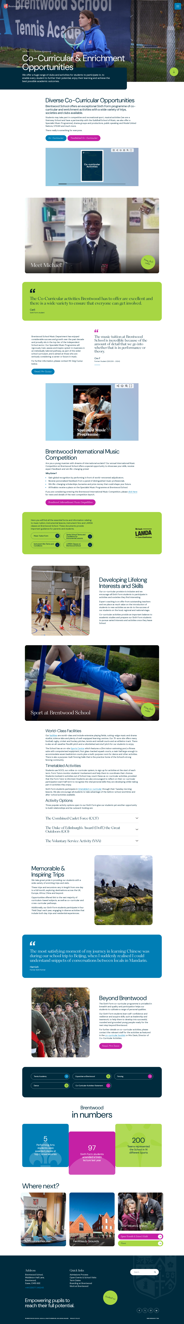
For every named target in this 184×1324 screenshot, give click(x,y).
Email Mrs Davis (110, 1046)
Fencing (120, 1076)
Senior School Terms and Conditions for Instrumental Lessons (75, 536)
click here (132, 491)
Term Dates (75, 1280)
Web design (150, 1318)
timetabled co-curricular (90, 789)
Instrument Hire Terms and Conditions (44, 545)
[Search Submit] (155, 1272)
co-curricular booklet (115, 1035)
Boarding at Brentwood (81, 1283)
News (123, 1243)
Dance (36, 1085)
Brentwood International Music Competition (70, 502)
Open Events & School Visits (134, 1236)
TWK (157, 1318)
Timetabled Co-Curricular (83, 138)
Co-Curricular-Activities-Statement (89, 1085)
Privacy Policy (75, 1318)
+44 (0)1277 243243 (34, 1287)
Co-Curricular (56, 138)
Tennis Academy (40, 1076)
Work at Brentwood (79, 1286)
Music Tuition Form (41, 536)
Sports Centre (77, 748)
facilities (53, 735)
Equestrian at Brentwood (85, 1076)
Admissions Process (79, 1274)
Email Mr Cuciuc (43, 371)
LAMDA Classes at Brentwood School (73, 545)
